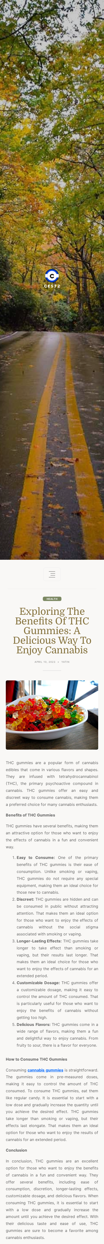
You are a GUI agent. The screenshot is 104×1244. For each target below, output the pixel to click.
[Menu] (52, 574)
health (52, 598)
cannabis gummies (45, 1070)
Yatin (65, 661)
